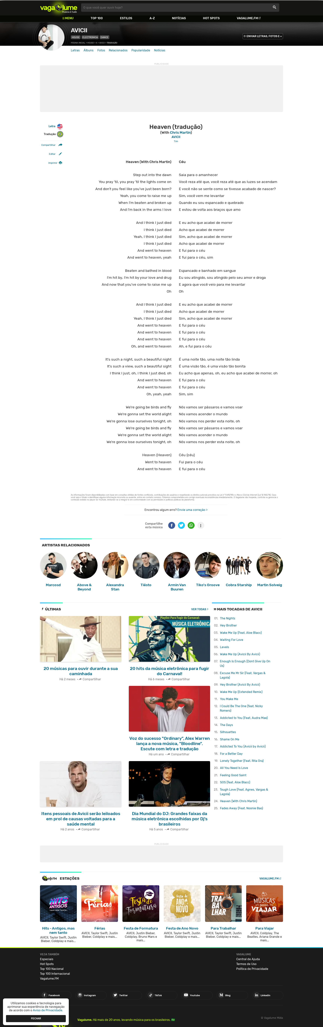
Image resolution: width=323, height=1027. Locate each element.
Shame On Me (229, 739)
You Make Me (229, 699)
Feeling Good (233, 775)
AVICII (79, 30)
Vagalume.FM (247, 18)
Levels (224, 647)
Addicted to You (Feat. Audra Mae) (244, 718)
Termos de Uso (246, 964)
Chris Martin (180, 132)
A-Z (152, 18)
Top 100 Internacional (55, 973)
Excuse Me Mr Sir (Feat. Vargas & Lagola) (242, 675)
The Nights (227, 618)
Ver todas (198, 609)
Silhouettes (228, 732)
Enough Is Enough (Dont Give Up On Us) (245, 664)
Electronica (90, 37)
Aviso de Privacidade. (48, 1010)
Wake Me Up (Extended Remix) (241, 692)
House (76, 37)
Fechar (36, 1018)
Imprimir (52, 163)
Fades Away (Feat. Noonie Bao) (241, 808)
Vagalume (58, 8)
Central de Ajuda (248, 959)
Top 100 (97, 18)
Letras (75, 50)
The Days (226, 725)
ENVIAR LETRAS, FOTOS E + (264, 36)
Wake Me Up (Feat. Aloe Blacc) (241, 632)
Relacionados (118, 50)
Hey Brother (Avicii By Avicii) (240, 684)
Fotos (101, 50)
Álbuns (88, 50)
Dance (104, 37)
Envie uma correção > (192, 510)
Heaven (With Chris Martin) (238, 801)
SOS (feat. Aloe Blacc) (235, 782)
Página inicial (78, 43)
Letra (52, 126)
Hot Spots (211, 18)
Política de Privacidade (252, 969)
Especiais (46, 959)
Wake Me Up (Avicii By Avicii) (240, 654)
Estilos (126, 18)
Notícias (179, 18)
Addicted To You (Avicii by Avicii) (243, 746)
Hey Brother (228, 625)
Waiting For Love (231, 640)
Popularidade (140, 50)
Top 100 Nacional (52, 969)
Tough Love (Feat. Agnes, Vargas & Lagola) (244, 792)
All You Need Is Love (234, 768)
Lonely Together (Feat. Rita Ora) (242, 761)
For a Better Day (231, 753)
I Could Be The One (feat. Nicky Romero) (241, 708)
